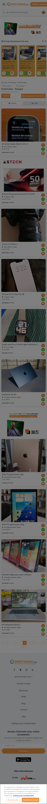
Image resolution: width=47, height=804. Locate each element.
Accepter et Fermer (30, 800)
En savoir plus (13, 800)
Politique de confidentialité (23, 795)
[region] (23, 794)
